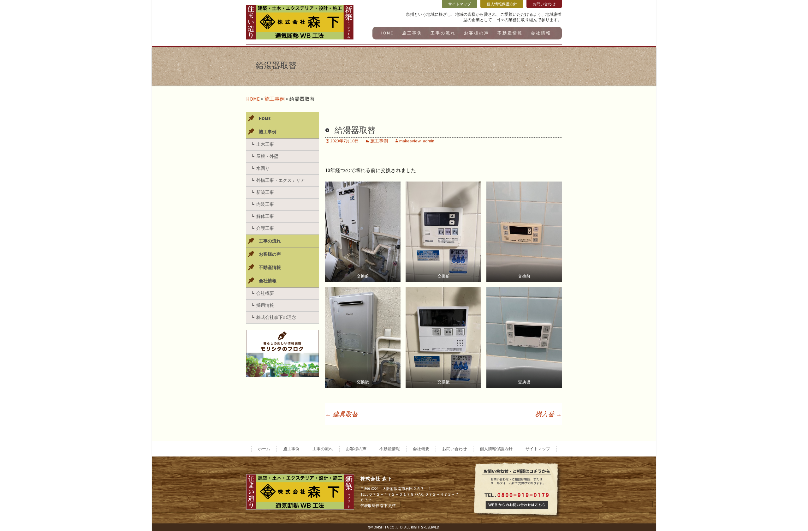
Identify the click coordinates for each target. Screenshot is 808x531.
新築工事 (265, 192)
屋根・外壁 (267, 156)
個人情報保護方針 (496, 448)
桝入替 (548, 414)
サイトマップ (538, 448)
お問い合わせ (454, 448)
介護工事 (265, 228)
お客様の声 (476, 33)
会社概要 (265, 293)
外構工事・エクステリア (280, 180)
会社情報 (541, 33)
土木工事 (265, 144)
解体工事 (265, 216)
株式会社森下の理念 (276, 317)
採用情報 (265, 305)
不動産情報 (510, 33)
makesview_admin (416, 141)
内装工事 (265, 204)
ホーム (264, 448)
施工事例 (412, 33)
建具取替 (341, 414)
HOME (387, 33)
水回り (263, 168)
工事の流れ (443, 33)
